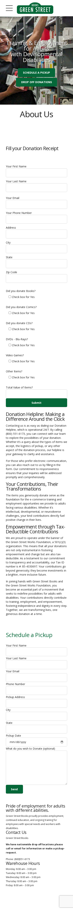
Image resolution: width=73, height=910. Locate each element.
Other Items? (14, 371)
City (8, 242)
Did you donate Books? (20, 291)
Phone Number (15, 684)
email (17, 848)
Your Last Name (16, 181)
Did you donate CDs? (19, 323)
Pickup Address (15, 697)
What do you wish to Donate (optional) (30, 748)
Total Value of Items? (19, 387)
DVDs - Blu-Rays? (17, 339)
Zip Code (11, 272)
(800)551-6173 (22, 859)
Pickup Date (13, 735)
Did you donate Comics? (21, 307)
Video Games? (15, 355)
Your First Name (16, 166)
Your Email (12, 198)
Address (11, 227)
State (9, 257)
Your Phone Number (19, 213)
